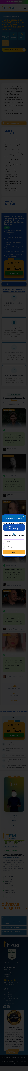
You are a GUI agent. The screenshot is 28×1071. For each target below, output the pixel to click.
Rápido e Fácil (13, 526)
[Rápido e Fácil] (7, 527)
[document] (14, 535)
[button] (24, 516)
